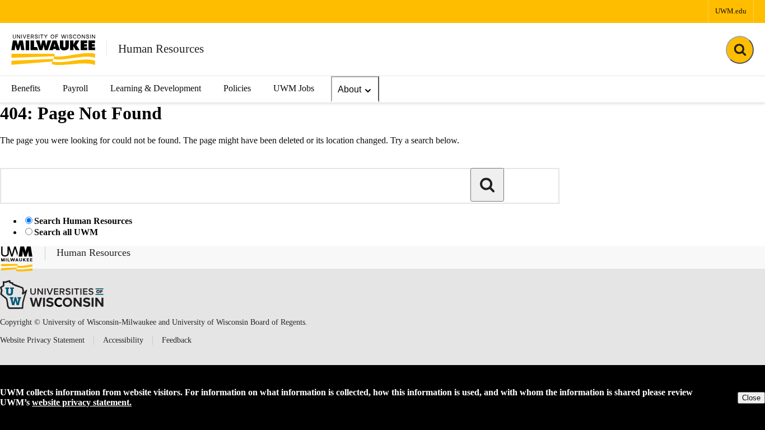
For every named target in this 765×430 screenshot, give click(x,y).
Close (751, 398)
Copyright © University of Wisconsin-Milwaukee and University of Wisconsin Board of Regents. (153, 322)
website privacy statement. (82, 402)
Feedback (177, 340)
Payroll (75, 88)
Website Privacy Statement (42, 340)
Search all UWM (66, 232)
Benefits (25, 88)
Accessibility (123, 340)
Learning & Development (155, 88)
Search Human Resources (83, 221)
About (349, 89)
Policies (237, 88)
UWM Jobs (293, 88)
